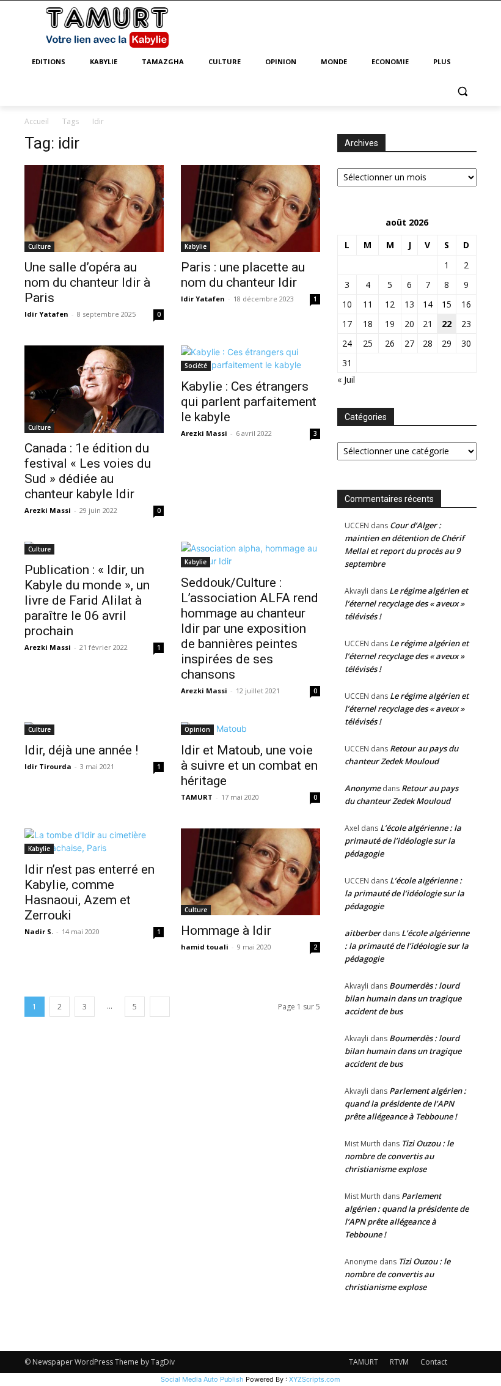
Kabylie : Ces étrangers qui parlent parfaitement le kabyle (248, 401)
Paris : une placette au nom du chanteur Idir (243, 275)
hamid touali (205, 946)
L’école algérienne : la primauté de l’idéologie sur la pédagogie (403, 840)
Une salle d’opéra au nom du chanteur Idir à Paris (87, 282)
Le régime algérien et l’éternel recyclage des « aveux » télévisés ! (406, 603)
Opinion (197, 729)
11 (368, 304)
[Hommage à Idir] (250, 872)
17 (347, 324)
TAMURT (197, 797)
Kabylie (196, 246)
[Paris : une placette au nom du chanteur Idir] (250, 209)
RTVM (399, 1362)
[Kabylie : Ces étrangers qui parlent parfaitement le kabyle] (250, 358)
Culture (39, 246)
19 (390, 324)
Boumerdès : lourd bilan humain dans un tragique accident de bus (403, 998)
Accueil (36, 121)
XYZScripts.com (314, 1379)
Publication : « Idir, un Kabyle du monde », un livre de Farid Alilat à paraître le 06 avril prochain (87, 600)
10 (347, 304)
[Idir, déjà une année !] (94, 728)
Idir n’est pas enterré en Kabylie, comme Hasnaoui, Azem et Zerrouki (89, 892)
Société (196, 365)
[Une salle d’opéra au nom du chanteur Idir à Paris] (94, 209)
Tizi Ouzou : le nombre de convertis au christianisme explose (399, 1156)
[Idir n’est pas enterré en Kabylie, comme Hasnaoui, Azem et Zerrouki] (94, 841)
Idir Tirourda (47, 766)
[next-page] (160, 1007)
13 (409, 304)
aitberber (363, 932)
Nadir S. (38, 931)
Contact (433, 1362)
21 (428, 324)
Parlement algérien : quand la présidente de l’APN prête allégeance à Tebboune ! (405, 1103)
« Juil (346, 379)
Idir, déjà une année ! (81, 750)
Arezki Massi (47, 510)
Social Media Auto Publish (202, 1379)
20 (409, 324)
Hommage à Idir (226, 930)
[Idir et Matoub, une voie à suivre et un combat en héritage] (250, 728)
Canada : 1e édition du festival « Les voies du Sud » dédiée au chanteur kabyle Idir (87, 471)
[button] (462, 91)
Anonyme (363, 788)
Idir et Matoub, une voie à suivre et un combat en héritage (249, 765)
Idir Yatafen (46, 314)
